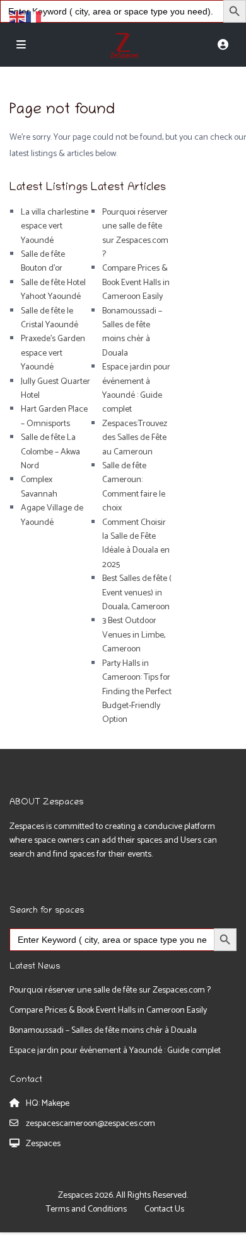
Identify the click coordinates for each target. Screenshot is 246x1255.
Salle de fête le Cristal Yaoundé (49, 318)
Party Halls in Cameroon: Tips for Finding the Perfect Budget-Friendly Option (137, 692)
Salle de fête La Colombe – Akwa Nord (50, 452)
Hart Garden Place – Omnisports (54, 416)
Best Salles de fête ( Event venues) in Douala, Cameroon (137, 592)
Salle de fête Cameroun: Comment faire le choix (133, 487)
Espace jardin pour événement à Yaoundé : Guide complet (136, 388)
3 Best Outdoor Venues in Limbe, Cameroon (133, 635)
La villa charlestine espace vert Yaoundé (54, 226)
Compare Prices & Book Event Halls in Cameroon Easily (136, 282)
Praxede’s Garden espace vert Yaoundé (53, 353)
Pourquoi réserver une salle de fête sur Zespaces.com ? (135, 233)
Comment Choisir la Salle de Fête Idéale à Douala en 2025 (136, 543)
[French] (34, 16)
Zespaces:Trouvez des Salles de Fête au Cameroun (134, 438)
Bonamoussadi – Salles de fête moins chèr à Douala (132, 332)
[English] (17, 16)
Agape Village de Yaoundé (52, 515)
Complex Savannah (39, 487)
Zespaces (43, 1144)
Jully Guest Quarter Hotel (55, 388)
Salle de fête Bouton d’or (43, 261)
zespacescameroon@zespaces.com (90, 1124)
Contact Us (164, 1209)
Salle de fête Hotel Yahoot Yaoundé (53, 290)
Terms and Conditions (86, 1209)
